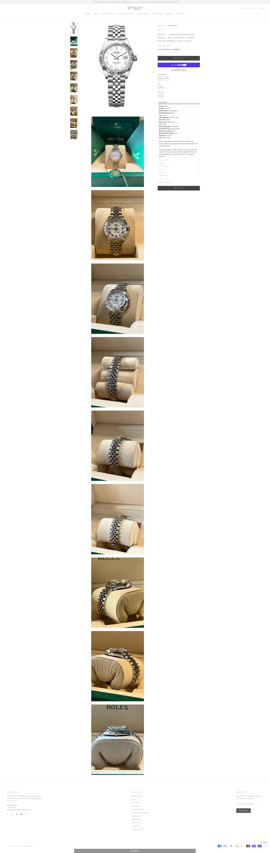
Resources (181, 13)
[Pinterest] (170, 182)
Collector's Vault (108, 13)
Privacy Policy (136, 826)
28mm (161, 87)
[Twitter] (167, 182)
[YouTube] (21, 814)
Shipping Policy (136, 819)
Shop (95, 13)
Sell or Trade (143, 13)
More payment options (178, 70)
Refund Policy (136, 823)
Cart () (262, 8)
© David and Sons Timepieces (20, 846)
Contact (169, 13)
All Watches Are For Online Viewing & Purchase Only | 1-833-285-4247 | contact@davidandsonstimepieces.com (135, 2)
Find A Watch (157, 13)
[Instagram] (12, 814)
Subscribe (243, 810)
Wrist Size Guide (137, 816)
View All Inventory (137, 796)
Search (253, 8)
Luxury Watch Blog (137, 809)
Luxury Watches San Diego (140, 813)
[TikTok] (26, 814)
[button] (135, 851)
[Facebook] (164, 182)
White (161, 96)
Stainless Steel (163, 78)
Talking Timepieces (126, 13)
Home (87, 13)
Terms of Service (137, 829)
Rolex (160, 30)
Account (243, 8)
